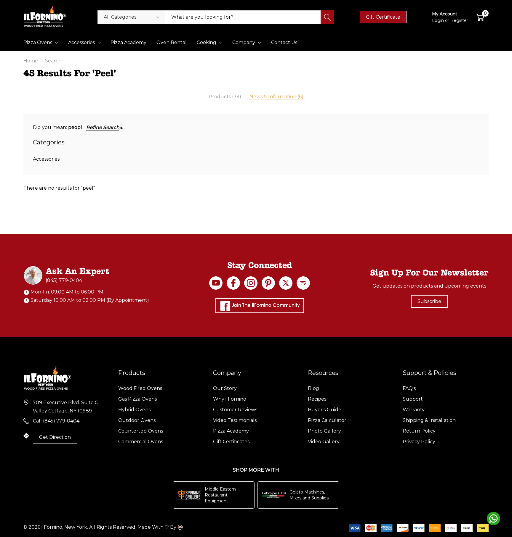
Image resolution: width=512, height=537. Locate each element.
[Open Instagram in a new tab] (250, 283)
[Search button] (327, 17)
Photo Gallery (324, 431)
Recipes (317, 399)
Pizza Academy (231, 431)
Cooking (206, 42)
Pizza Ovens (37, 42)
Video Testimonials (235, 420)
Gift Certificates (231, 441)
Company (243, 42)
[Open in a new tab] (285, 283)
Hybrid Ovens (134, 409)
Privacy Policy (419, 441)
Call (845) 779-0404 (56, 421)
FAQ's (409, 388)
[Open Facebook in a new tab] (233, 283)
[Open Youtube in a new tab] (215, 283)
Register (459, 20)
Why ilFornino (229, 399)
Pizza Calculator (327, 420)
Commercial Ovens (140, 441)
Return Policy (419, 431)
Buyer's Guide (324, 409)
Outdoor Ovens (137, 420)
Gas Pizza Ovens (137, 399)
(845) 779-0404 (64, 280)
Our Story (225, 388)
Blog (313, 388)
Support (413, 399)
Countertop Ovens (140, 431)
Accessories (81, 42)
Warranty (414, 409)
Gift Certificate (383, 17)
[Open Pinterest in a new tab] (268, 283)
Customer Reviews (235, 409)
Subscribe (429, 301)
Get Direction (55, 437)
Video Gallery (324, 441)
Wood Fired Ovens (140, 388)
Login (438, 20)
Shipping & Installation (429, 420)
